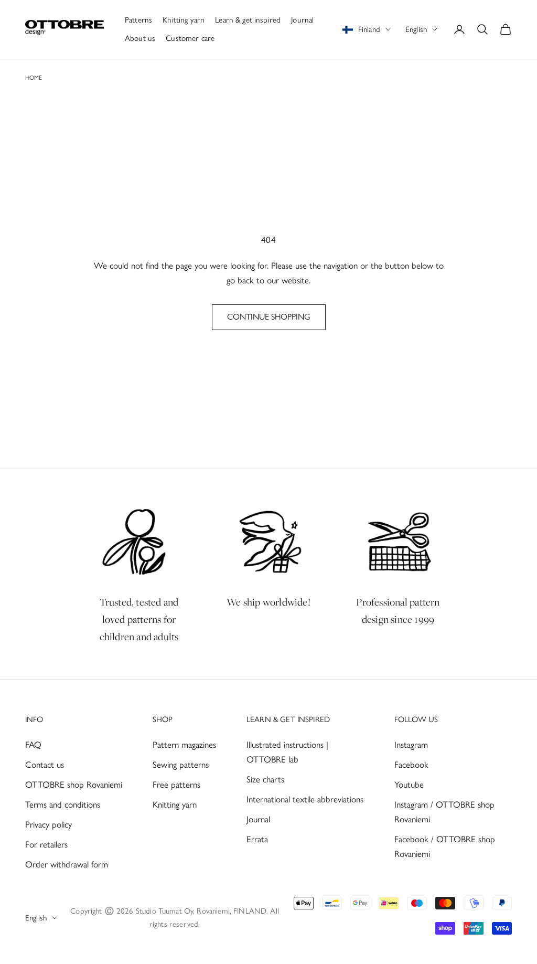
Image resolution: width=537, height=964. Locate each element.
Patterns (138, 20)
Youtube (409, 784)
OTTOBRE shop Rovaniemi (73, 784)
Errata (257, 839)
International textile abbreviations (304, 799)
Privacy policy (48, 824)
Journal (302, 20)
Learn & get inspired (248, 20)
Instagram (411, 744)
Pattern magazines (184, 744)
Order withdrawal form (66, 864)
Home (33, 77)
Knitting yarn (184, 20)
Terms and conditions (62, 804)
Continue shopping (268, 317)
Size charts (265, 779)
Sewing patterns (181, 764)
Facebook (411, 764)
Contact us (44, 764)
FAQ (33, 744)
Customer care (190, 38)
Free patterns (176, 784)
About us (140, 38)
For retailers (46, 844)
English (416, 29)
